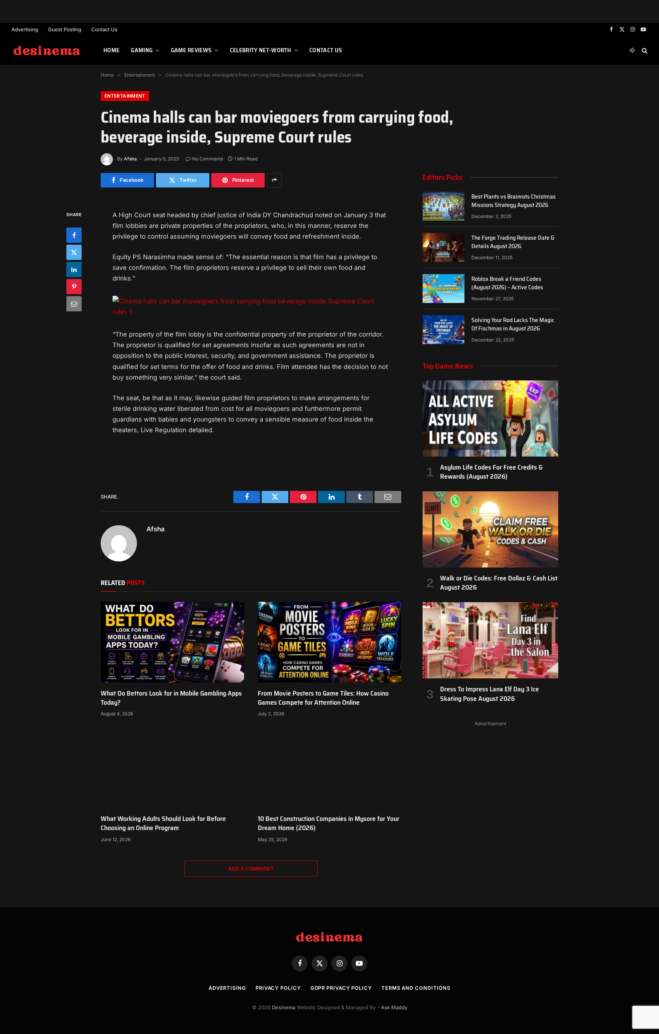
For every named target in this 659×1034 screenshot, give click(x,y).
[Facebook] (74, 234)
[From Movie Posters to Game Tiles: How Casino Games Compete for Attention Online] (329, 642)
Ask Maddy (394, 1007)
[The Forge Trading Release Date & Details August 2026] (444, 247)
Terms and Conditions (415, 988)
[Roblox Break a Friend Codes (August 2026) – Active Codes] (444, 288)
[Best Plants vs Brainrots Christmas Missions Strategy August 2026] (444, 206)
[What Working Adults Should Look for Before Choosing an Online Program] (172, 767)
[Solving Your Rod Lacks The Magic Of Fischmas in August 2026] (444, 329)
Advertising (24, 29)
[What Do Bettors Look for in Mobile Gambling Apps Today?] (172, 642)
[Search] (644, 50)
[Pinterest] (74, 286)
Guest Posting (64, 29)
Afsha (130, 159)
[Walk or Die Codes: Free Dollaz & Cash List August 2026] (490, 529)
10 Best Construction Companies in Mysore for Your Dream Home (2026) (328, 823)
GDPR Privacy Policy (341, 988)
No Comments (207, 159)
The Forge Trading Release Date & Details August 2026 (513, 242)
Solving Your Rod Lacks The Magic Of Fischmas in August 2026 (513, 324)
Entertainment (124, 96)
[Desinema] (47, 50)
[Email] (74, 303)
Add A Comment (251, 869)
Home (111, 50)
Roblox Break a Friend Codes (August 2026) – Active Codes (507, 283)
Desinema (283, 1007)
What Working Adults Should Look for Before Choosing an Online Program (163, 823)
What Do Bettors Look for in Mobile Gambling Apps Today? (171, 698)
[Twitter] (74, 252)
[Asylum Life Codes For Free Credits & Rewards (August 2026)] (490, 418)
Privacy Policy (278, 988)
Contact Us (104, 29)
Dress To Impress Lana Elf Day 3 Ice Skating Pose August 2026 (489, 694)
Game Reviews (191, 50)
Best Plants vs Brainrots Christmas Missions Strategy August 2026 (513, 201)
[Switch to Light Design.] (632, 50)
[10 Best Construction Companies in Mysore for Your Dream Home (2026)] (329, 767)
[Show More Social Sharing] (274, 180)
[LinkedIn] (74, 269)
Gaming (142, 50)
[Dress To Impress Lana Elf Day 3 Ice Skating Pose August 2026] (490, 640)
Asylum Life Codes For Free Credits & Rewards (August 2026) (491, 472)
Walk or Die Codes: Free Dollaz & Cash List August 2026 (499, 583)
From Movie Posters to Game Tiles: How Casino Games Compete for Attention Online (323, 698)
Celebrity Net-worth (260, 50)
